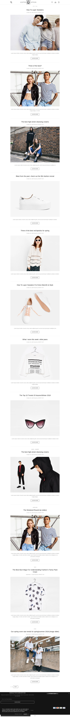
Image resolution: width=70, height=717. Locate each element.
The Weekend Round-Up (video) (35, 510)
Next (15, 686)
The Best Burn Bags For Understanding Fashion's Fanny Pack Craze (35, 571)
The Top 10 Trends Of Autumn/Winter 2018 (35, 395)
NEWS (32, 449)
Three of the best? (35, 66)
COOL (35, 628)
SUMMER (37, 449)
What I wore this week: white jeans (35, 339)
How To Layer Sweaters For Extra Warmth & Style (35, 285)
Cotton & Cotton (28, 2)
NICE (35, 567)
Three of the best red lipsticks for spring (35, 231)
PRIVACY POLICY (18, 714)
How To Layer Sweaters (35, 10)
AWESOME (35, 507)
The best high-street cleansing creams (35, 122)
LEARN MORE (35, 58)
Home (34, 6)
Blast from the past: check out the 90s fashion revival (35, 176)
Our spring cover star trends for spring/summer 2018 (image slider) (35, 631)
